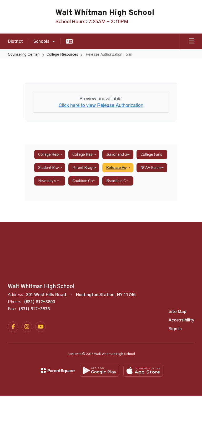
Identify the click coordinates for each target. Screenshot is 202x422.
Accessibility (181, 320)
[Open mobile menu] (191, 41)
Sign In (175, 329)
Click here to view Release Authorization (101, 104)
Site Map (177, 312)
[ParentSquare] (57, 370)
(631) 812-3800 (39, 302)
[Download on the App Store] (143, 371)
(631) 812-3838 (34, 309)
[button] (44, 41)
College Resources (62, 54)
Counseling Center (24, 54)
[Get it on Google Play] (99, 371)
